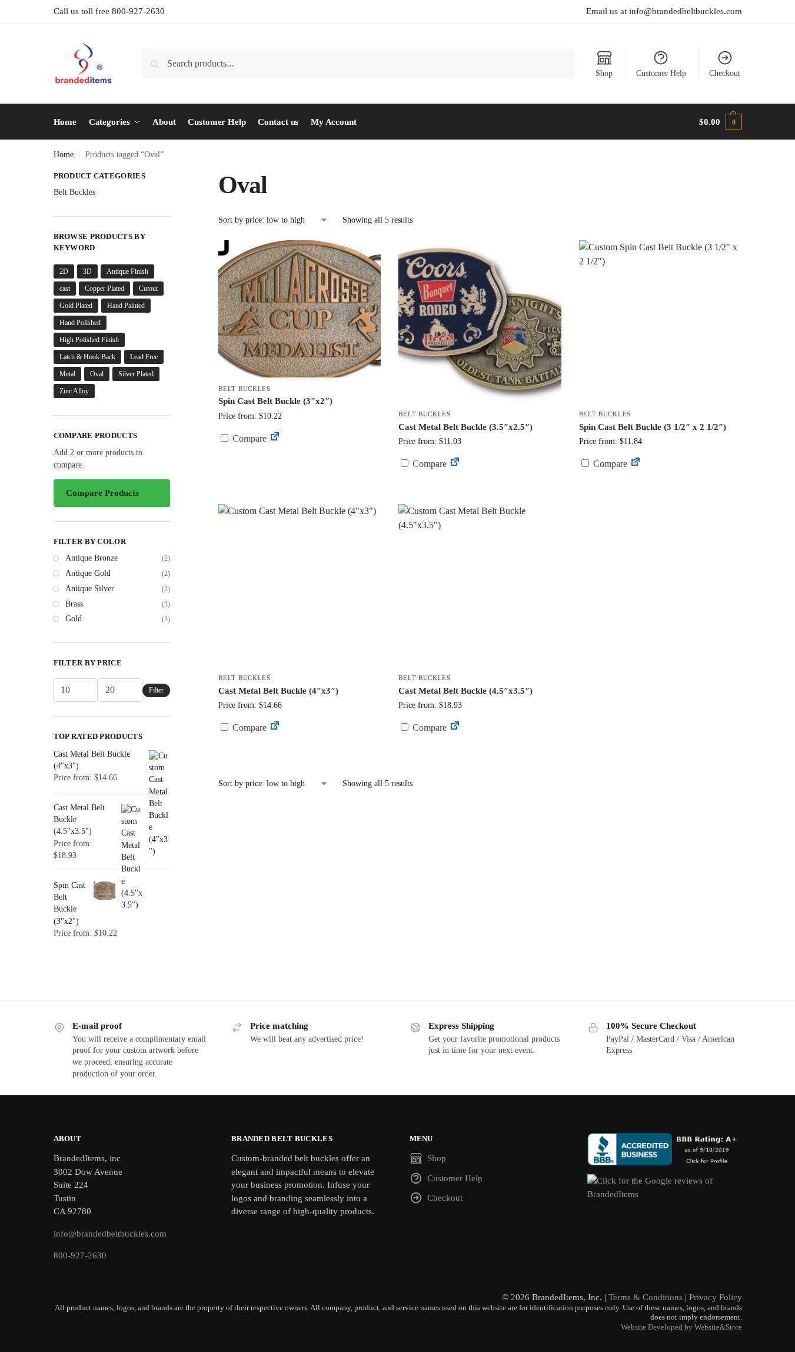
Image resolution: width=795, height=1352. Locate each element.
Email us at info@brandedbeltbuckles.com (664, 11)
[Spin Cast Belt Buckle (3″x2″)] (299, 308)
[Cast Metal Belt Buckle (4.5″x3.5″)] (479, 585)
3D (87, 271)
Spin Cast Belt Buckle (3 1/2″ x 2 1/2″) (652, 427)
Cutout (148, 288)
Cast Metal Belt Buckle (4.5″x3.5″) (465, 690)
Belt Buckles (244, 388)
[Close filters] (173, 177)
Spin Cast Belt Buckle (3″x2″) (275, 401)
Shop (604, 73)
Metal (67, 374)
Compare (248, 438)
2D (63, 271)
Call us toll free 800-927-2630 (109, 11)
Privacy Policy (715, 1297)
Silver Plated (136, 374)
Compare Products (102, 493)
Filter (156, 690)
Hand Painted (126, 305)
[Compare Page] (275, 438)
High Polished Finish (89, 340)
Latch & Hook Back (87, 357)
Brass (74, 603)
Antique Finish (127, 271)
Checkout (724, 73)
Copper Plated (104, 288)
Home (64, 154)
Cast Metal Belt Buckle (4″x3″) (278, 690)
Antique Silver (89, 588)
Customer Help (661, 73)
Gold (73, 618)
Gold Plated (75, 305)
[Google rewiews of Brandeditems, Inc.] (664, 1187)
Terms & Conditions (645, 1297)
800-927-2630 (80, 1255)
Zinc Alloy (74, 391)
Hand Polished (80, 323)
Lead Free (144, 357)
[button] (720, 122)
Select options (299, 466)
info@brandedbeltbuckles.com (110, 1233)
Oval (97, 374)
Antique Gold (88, 573)
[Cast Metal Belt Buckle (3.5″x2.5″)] (479, 321)
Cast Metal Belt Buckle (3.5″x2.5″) (465, 427)
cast (64, 288)
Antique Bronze (91, 558)
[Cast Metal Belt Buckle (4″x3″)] (299, 585)
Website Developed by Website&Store (681, 1327)
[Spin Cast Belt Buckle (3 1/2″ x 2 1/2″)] (660, 321)
